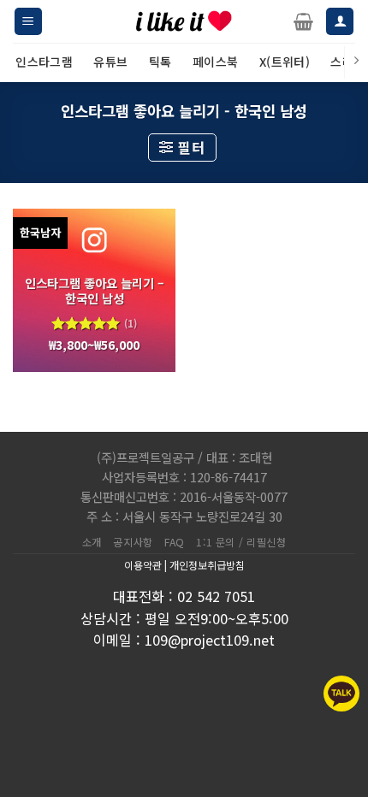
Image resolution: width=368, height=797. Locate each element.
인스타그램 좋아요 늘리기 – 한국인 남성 (94, 291)
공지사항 (132, 542)
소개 (92, 542)
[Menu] (28, 22)
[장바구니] (303, 21)
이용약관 (143, 565)
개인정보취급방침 (207, 565)
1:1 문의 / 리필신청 (241, 542)
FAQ (174, 542)
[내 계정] (339, 22)
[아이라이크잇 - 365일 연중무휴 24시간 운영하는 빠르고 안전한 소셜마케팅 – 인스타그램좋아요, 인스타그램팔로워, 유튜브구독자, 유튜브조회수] (184, 21)
